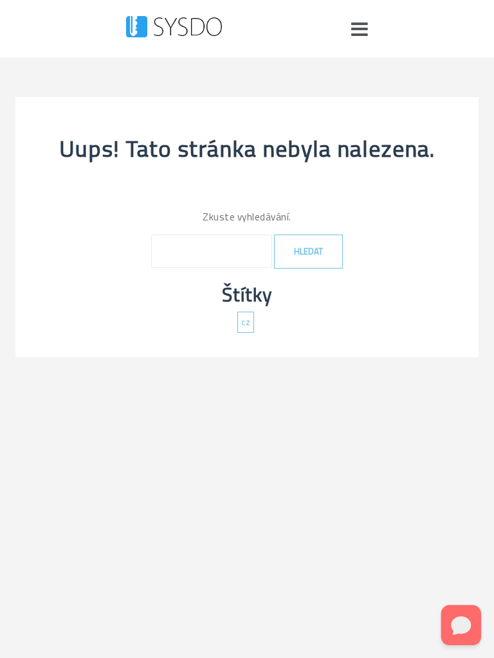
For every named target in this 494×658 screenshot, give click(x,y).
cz (245, 322)
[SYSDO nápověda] (174, 29)
